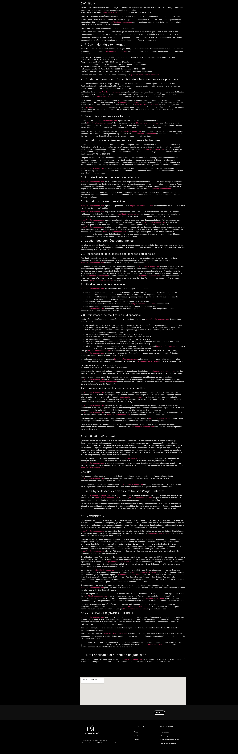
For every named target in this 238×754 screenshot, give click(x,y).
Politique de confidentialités (168, 743)
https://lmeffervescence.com (115, 12)
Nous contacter (164, 732)
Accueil (136, 732)
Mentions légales (165, 736)
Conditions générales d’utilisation (169, 739)
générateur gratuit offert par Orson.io (146, 75)
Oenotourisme (138, 736)
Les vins (136, 739)
